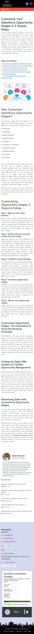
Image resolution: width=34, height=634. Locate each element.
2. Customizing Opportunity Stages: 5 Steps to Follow (17, 65)
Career (25, 631)
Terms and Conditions (8, 631)
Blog (30, 631)
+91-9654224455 (8, 538)
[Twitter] (5, 566)
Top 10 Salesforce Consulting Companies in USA (13, 498)
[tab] (2, 545)
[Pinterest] (8, 566)
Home (3, 9)
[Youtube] (11, 566)
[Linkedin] (15, 566)
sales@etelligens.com (9, 541)
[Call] (27, 3)
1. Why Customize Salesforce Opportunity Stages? (16, 63)
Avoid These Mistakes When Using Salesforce (13, 504)
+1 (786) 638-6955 (9, 562)
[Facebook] (2, 566)
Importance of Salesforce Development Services (13, 484)
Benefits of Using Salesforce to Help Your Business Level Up (16, 511)
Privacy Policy (19, 631)
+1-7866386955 (8, 535)
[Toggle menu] (31, 4)
